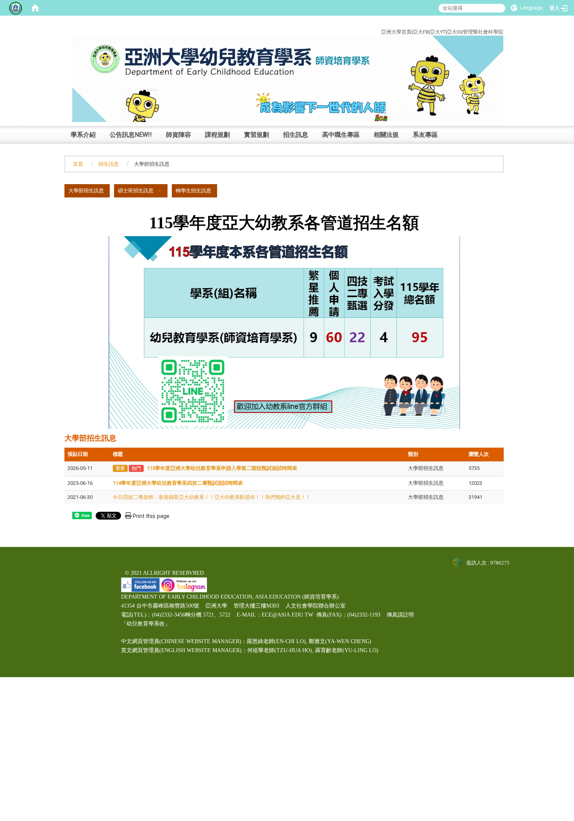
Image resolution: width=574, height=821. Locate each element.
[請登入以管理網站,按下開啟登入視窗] (15, 8)
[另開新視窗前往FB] (140, 584)
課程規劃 (217, 134)
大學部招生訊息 (86, 191)
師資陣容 (178, 134)
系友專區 (425, 134)
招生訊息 (295, 134)
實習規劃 (256, 134)
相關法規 (386, 134)
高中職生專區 (341, 134)
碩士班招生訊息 (135, 191)
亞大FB (421, 32)
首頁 (78, 164)
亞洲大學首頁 (396, 32)
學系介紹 (83, 134)
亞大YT (438, 32)
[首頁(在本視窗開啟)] (35, 8)
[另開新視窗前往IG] (183, 584)
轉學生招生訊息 (193, 191)
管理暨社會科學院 (483, 32)
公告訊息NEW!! (131, 134)
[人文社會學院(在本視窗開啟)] (287, 78)
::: (497, 23)
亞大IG (454, 32)
